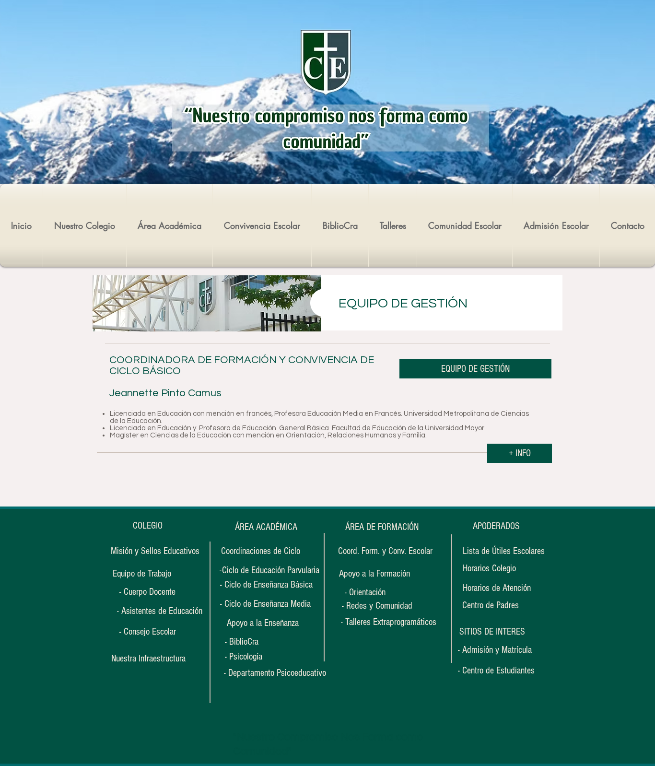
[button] (492, 631)
